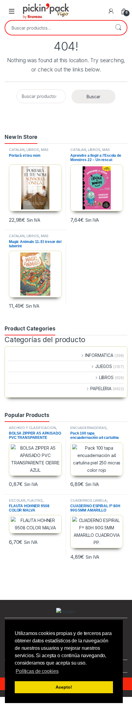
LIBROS (32, 150)
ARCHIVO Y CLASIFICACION (32, 428)
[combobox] (57, 28)
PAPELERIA (100, 388)
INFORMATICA (99, 355)
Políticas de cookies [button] (37, 671)
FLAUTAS (35, 500)
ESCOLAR (17, 500)
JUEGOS (103, 366)
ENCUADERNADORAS (88, 428)
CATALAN (17, 150)
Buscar (118, 28)
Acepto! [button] (64, 687)
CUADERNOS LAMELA (88, 500)
